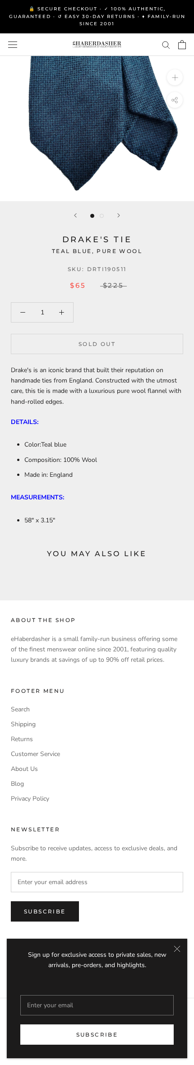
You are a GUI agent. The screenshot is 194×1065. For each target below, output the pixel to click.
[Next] (118, 215)
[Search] (166, 44)
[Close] (177, 948)
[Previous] (75, 215)
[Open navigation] (12, 44)
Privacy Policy (30, 798)
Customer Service (35, 754)
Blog (17, 783)
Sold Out (97, 344)
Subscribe (97, 1034)
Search (20, 709)
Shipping (23, 724)
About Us (24, 769)
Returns (22, 739)
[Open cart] (182, 44)
